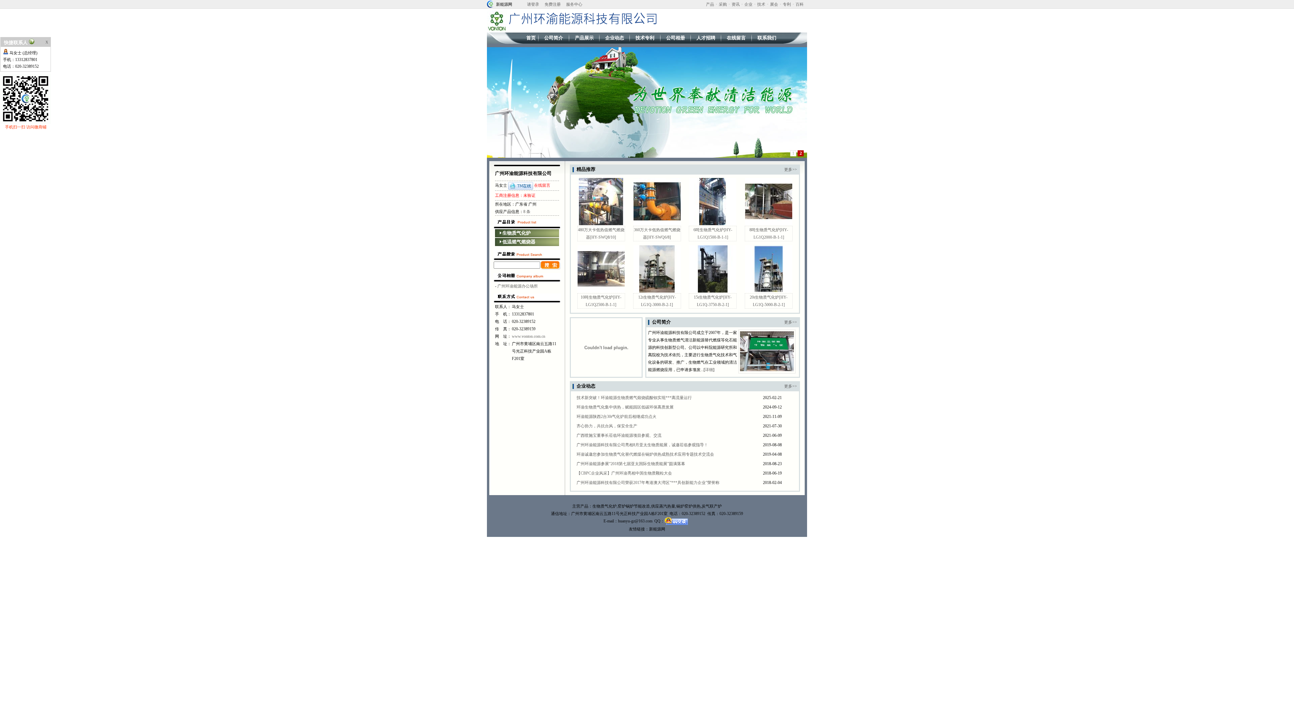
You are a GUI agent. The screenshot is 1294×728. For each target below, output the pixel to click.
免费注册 (553, 4)
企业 (748, 4)
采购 (723, 4)
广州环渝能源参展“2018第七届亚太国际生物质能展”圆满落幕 (631, 463)
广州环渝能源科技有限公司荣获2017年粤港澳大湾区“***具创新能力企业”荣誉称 (648, 482)
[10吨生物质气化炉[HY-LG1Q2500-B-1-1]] (601, 291)
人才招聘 (706, 37)
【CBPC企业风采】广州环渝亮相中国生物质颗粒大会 (624, 473)
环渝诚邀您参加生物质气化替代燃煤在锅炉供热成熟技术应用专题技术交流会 (645, 454)
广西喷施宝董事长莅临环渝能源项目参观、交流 (619, 435)
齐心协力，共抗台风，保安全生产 (607, 426)
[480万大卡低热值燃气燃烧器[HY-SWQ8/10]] (601, 223)
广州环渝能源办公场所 (517, 286)
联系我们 (767, 37)
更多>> (790, 169)
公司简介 (553, 37)
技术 (761, 4)
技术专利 (645, 37)
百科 (800, 4)
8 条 (526, 211)
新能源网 (504, 4)
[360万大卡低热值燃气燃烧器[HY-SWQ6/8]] (657, 223)
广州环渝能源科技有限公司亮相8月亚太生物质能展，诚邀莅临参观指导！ (642, 445)
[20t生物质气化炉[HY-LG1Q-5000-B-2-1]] (768, 291)
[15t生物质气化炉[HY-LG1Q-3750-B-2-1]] (712, 291)
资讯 (736, 4)
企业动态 (614, 37)
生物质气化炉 (516, 233)
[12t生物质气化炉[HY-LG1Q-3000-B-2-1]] (657, 291)
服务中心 (574, 4)
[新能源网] (490, 3)
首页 (531, 37)
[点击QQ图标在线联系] (520, 185)
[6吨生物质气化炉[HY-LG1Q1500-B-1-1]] (712, 223)
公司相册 (675, 37)
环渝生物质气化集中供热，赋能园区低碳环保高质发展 (625, 407)
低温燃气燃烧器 (518, 241)
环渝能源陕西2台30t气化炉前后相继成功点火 (616, 416)
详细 (709, 369)
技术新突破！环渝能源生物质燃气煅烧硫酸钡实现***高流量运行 (634, 397)
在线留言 (736, 37)
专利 (787, 4)
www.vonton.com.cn (528, 336)
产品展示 (584, 37)
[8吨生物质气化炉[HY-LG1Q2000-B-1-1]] (768, 223)
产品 (710, 4)
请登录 (533, 4)
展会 (774, 4)
